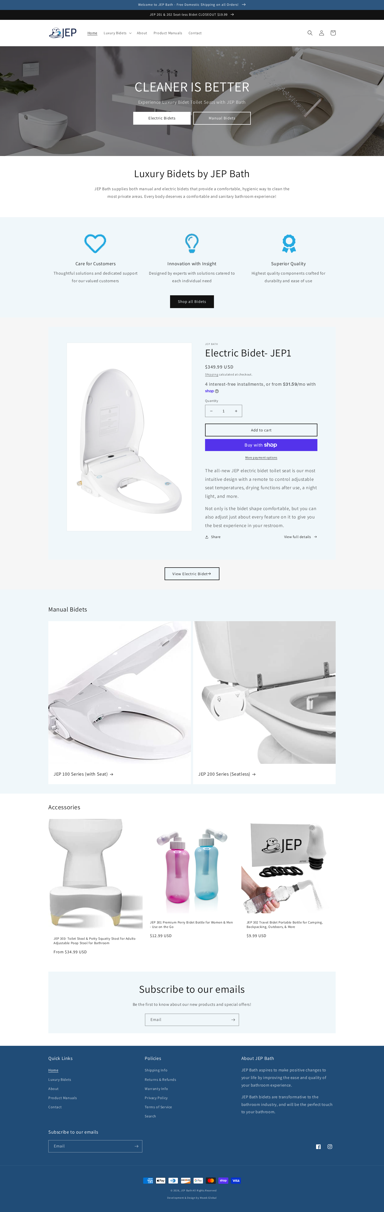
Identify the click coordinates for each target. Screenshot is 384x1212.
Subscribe (192, 635)
